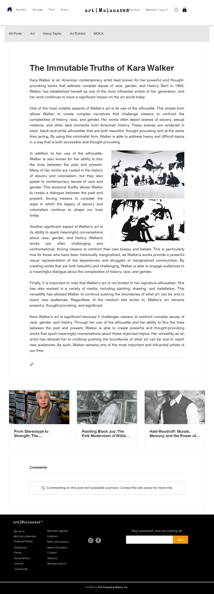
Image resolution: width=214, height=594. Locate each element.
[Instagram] (90, 540)
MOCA (99, 33)
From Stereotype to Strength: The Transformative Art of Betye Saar (38, 433)
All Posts (15, 33)
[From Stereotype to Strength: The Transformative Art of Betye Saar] (39, 407)
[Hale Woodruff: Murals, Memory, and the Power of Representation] (175, 407)
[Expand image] (147, 174)
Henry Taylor (52, 33)
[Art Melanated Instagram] (176, 9)
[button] (184, 9)
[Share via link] (32, 364)
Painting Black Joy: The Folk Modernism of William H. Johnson (105, 433)
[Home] (9, 9)
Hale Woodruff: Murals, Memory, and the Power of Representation (173, 433)
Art (32, 33)
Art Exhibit (77, 33)
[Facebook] (98, 540)
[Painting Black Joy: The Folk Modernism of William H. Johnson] (107, 407)
